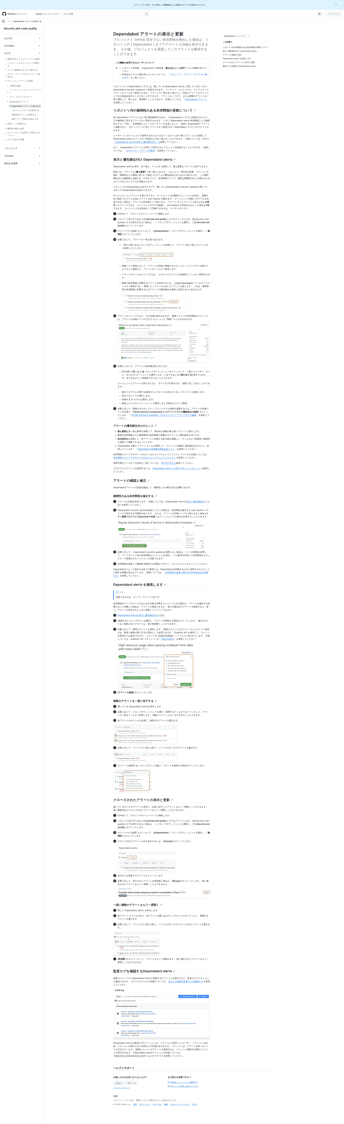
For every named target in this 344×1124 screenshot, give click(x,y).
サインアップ (334, 14)
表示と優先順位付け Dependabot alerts (142, 159)
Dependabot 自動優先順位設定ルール (156, 449)
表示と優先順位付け (196, 501)
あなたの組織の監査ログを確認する (185, 981)
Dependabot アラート (196, 99)
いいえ (133, 1083)
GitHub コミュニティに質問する (184, 1082)
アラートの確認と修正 (129, 480)
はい (120, 1083)
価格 (166, 1104)
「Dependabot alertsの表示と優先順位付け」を (136, 142)
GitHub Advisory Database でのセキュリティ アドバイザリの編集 (163, 415)
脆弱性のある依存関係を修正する (133, 496)
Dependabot (167, 639)
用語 (135, 1104)
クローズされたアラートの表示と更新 (141, 800)
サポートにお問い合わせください (184, 1086)
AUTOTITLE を (168, 463)
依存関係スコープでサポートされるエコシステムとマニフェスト (144, 457)
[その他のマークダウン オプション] (248, 36)
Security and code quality (20, 28)
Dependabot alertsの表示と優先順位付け (138, 615)
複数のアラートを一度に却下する (133, 701)
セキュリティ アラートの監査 (140, 150)
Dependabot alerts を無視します (138, 585)
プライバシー (144, 1104)
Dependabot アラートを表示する (27, 21)
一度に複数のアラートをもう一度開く (136, 904)
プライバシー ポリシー (121, 1088)
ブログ (194, 1104)
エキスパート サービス (179, 1104)
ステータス (157, 1104)
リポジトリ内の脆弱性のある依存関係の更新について (153, 110)
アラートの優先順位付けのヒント (133, 425)
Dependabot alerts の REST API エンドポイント (176, 468)
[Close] (336, 4)
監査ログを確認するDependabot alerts (142, 971)
